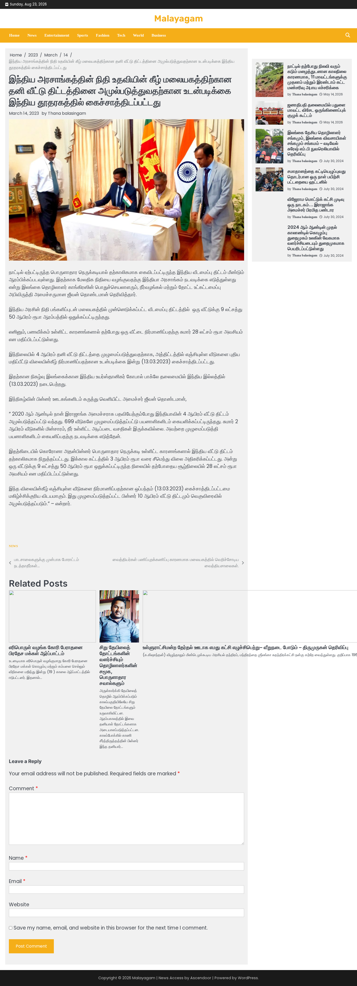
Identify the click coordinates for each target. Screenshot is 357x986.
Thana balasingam (67, 113)
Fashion (102, 35)
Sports (82, 35)
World (138, 35)
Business (159, 35)
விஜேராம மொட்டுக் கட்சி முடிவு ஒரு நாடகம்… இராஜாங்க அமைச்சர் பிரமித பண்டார (315, 204)
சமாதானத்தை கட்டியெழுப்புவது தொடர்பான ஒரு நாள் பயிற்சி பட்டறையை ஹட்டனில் (316, 176)
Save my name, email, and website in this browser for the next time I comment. (111, 927)
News (32, 35)
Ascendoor (200, 978)
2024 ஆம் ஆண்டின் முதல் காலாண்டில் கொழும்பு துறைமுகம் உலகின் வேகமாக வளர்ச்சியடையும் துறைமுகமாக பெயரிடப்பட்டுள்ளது (315, 237)
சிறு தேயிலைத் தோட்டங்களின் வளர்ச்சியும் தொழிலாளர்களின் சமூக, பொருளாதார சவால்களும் (118, 665)
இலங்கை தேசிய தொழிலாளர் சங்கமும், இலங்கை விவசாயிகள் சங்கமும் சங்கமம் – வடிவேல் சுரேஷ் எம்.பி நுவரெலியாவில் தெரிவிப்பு (316, 143)
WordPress (248, 978)
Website (19, 904)
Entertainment (56, 35)
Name (18, 858)
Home (14, 35)
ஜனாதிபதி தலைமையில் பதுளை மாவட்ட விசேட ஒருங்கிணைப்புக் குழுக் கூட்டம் (316, 110)
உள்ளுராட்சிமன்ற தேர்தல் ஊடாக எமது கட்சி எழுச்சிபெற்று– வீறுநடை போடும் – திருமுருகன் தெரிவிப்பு (245, 647)
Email (17, 881)
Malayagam (178, 18)
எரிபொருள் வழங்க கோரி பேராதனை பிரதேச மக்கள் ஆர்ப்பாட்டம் (46, 650)
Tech (121, 35)
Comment (23, 788)
